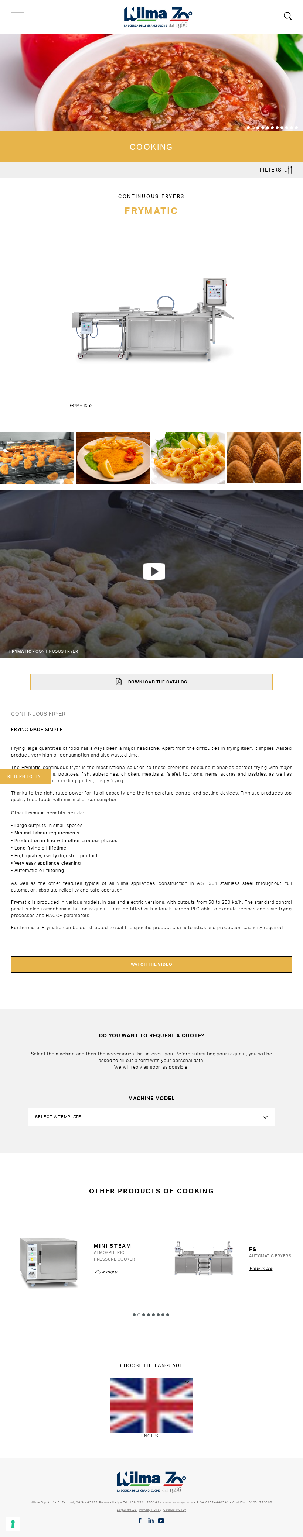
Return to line (25, 776)
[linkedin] (151, 1520)
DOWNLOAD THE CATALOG (157, 682)
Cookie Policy (174, 1510)
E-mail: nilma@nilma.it (178, 1502)
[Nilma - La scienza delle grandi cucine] (158, 16)
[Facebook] (140, 1520)
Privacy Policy (150, 1510)
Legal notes (127, 1510)
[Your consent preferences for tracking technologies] (13, 1524)
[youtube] (161, 1520)
